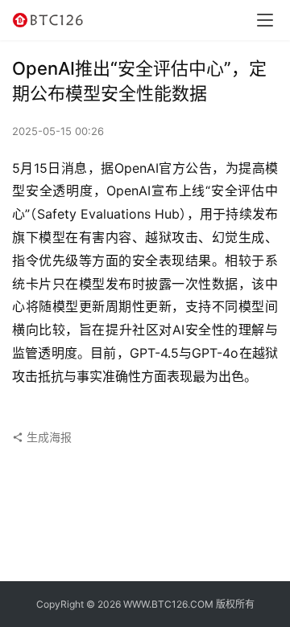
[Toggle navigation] (265, 20)
